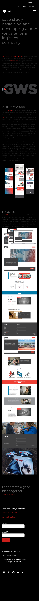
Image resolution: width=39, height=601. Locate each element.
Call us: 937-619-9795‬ (10, 513)
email (5, 532)
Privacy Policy (7, 566)
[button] (34, 11)
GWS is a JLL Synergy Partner (12, 56)
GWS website (9, 215)
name (4, 523)
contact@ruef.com (9, 517)
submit (6, 540)
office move (14, 61)
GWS (10, 110)
